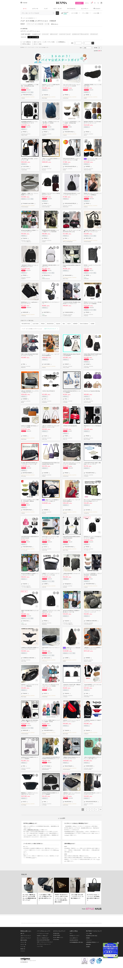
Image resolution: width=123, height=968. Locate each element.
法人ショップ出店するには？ (43, 937)
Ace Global (23, 804)
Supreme (58, 323)
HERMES (75, 323)
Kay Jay (44, 169)
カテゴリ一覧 (23, 944)
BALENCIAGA (50, 323)
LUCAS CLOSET (88, 769)
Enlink (64, 169)
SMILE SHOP (24, 135)
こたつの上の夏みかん (26, 241)
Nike (64, 323)
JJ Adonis (86, 476)
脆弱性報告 (88, 944)
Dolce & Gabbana (84, 323)
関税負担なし (63, 42)
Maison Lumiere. (88, 661)
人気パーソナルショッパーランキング (45, 942)
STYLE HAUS (56, 939)
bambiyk (65, 587)
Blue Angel (44, 98)
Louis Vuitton (36, 323)
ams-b (85, 135)
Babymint (23, 367)
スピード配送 (38, 44)
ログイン (87, 3)
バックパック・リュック (64, 34)
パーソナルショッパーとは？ (43, 933)
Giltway (43, 476)
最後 (101, 809)
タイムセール (38, 42)
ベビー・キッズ (57, 8)
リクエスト (97, 8)
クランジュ (44, 661)
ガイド (71, 933)
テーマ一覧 (22, 946)
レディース (35, 8)
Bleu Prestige (87, 439)
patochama (65, 804)
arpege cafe (24, 624)
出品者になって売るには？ (42, 935)
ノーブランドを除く (50, 42)
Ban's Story (65, 278)
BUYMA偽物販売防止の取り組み (76, 942)
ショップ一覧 (39, 946)
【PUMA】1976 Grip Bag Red (70, 425)
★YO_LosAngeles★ (67, 241)
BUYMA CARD (56, 933)
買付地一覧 (22, 948)
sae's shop (23, 661)
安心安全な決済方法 (74, 940)
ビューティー (84, 8)
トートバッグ (45, 34)
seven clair (44, 550)
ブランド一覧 (23, 942)
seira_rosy (44, 439)
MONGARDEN (45, 769)
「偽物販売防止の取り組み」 (33, 829)
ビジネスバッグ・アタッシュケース (80, 34)
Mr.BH (85, 98)
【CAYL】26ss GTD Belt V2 (48, 391)
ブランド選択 (85, 13)
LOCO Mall (86, 367)
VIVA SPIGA (86, 696)
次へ (97, 809)
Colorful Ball (24, 169)
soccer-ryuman (87, 402)
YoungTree (86, 513)
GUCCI (69, 323)
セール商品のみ (27, 42)
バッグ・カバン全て (25, 34)
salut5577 (44, 135)
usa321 (44, 241)
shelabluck (44, 402)
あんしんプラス (80, 831)
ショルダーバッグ (36, 34)
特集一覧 (22, 933)
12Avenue (23, 315)
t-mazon (23, 98)
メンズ (45, 8)
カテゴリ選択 (74, 13)
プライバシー (89, 940)
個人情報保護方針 (24, 962)
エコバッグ (23, 37)
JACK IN (44, 587)
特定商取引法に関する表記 (91, 935)
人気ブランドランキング (25, 937)
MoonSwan (23, 439)
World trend (65, 206)
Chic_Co (65, 439)
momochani (65, 98)
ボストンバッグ (53, 34)
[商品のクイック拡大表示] (33, 67)
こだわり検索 (96, 13)
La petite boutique (67, 315)
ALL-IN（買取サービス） (58, 937)
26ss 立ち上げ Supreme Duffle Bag (92, 391)
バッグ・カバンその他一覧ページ (28, 18)
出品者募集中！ (79, 3)
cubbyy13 (86, 733)
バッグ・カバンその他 (33, 37)
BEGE (22, 402)
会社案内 (88, 946)
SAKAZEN (86, 278)
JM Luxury (23, 476)
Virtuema (86, 315)
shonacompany (24, 206)
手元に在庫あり (27, 44)
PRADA (43, 323)
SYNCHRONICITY (88, 624)
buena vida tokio (46, 206)
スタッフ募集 (89, 933)
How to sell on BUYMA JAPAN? (43, 940)
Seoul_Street (66, 367)
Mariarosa (44, 624)
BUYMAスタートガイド (74, 935)
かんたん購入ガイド (74, 937)
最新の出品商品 (23, 940)
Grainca (86, 206)
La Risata (65, 402)
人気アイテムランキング (25, 935)
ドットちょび (24, 550)
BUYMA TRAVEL (56, 935)
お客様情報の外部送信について (92, 942)
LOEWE (92, 323)
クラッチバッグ (93, 34)
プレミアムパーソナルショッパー (44, 944)
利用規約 (88, 937)
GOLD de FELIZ (87, 169)
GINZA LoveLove (46, 278)
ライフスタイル (71, 8)
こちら (30, 835)
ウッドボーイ (87, 550)
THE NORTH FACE (25, 323)
